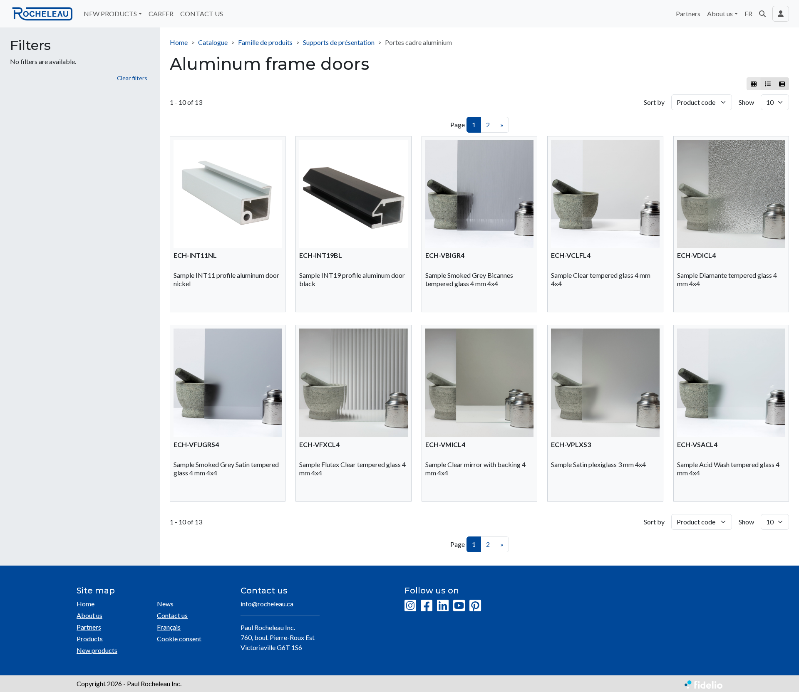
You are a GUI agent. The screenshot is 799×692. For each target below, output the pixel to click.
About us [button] (720, 13)
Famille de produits (265, 42)
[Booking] (781, 83)
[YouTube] (459, 606)
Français (169, 627)
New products (97, 650)
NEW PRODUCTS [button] (110, 13)
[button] (762, 14)
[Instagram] (410, 606)
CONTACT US (201, 13)
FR (748, 13)
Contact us (172, 615)
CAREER (161, 13)
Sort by (654, 102)
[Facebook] (426, 606)
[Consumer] (754, 83)
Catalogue (213, 42)
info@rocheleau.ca (267, 604)
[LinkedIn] (443, 606)
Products (90, 639)
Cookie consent (179, 639)
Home (179, 42)
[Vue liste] (767, 83)
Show (746, 102)
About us (89, 615)
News (165, 604)
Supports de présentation (339, 42)
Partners (688, 13)
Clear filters (132, 78)
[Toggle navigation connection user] (780, 14)
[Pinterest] (475, 606)
